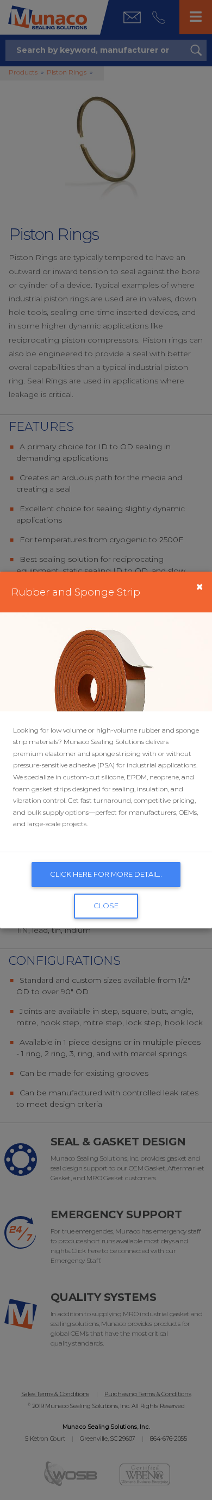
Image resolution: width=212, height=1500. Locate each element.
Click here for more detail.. (106, 874)
